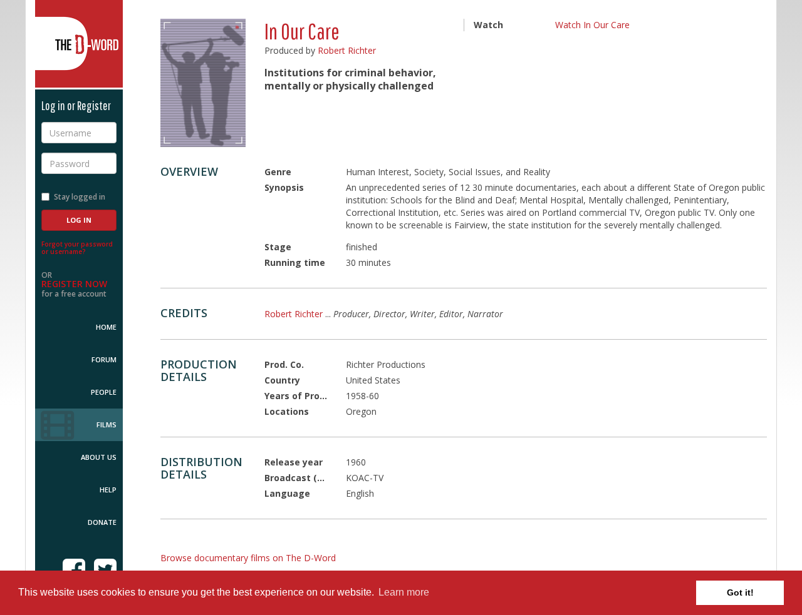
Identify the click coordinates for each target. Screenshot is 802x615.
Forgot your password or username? (77, 248)
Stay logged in (79, 196)
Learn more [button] (403, 592)
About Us (99, 457)
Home (106, 327)
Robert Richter (347, 50)
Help (108, 489)
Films (106, 424)
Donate (102, 522)
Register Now (74, 284)
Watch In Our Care (592, 25)
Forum (104, 359)
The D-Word (79, 44)
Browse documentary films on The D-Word (248, 558)
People (104, 392)
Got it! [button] (740, 592)
